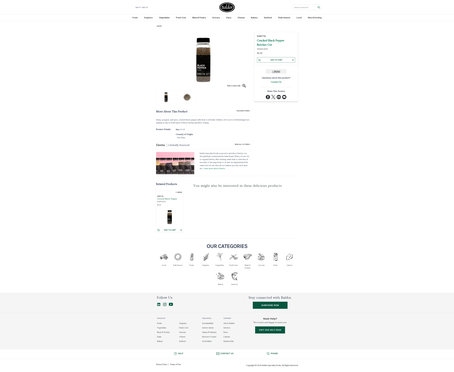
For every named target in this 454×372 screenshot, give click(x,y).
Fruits (135, 17)
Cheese (241, 17)
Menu (277, 71)
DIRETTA (261, 36)
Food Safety (207, 341)
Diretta (160, 145)
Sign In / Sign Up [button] (141, 7)
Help (180, 353)
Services (226, 328)
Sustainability (207, 323)
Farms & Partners (209, 332)
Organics (148, 17)
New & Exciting (315, 17)
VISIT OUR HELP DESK (270, 330)
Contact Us (276, 82)
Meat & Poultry (199, 17)
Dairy (228, 17)
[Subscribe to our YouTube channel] (171, 305)
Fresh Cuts (181, 17)
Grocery (216, 17)
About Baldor (229, 323)
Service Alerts (208, 328)
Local (299, 17)
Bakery (254, 17)
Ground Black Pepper (167, 199)
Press (225, 332)
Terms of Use (175, 364)
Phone (274, 353)
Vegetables (164, 17)
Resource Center (209, 337)
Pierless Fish (228, 341)
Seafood (268, 17)
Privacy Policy (161, 364)
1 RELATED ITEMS (242, 111)
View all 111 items (242, 144)
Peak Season (284, 17)
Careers (226, 337)
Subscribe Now (270, 305)
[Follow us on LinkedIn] (158, 305)
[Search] (319, 7)
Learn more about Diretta (214, 168)
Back (159, 26)
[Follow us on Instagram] (164, 305)
